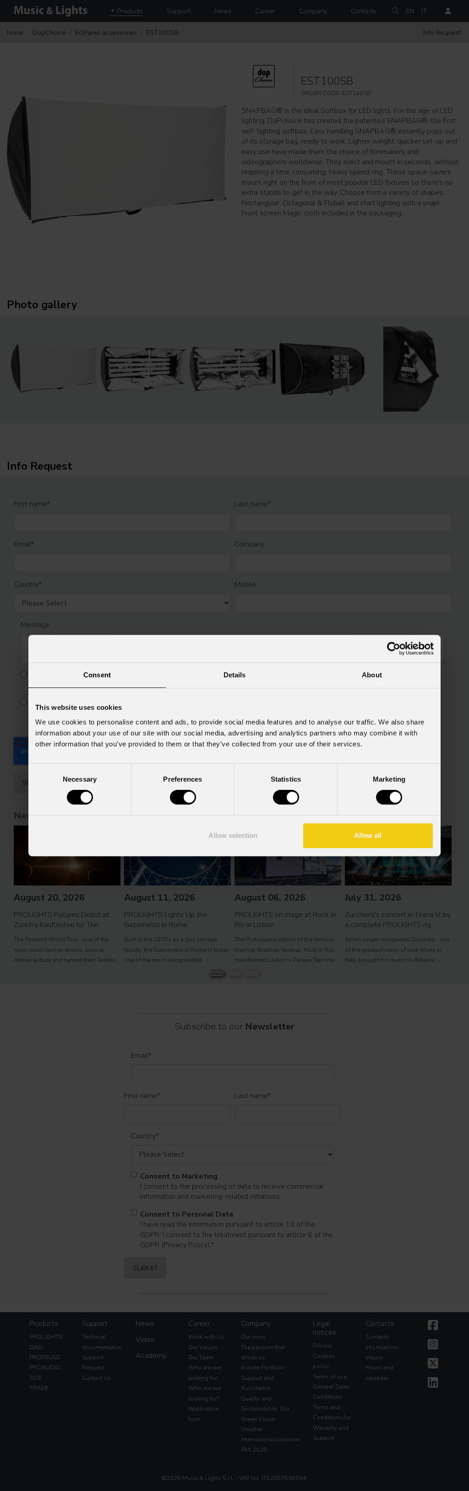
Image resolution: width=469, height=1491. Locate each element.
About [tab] (372, 675)
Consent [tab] (97, 675)
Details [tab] (235, 675)
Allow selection (232, 835)
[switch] (183, 797)
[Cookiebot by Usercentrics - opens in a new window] (394, 648)
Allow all (368, 835)
